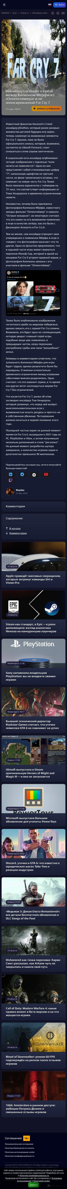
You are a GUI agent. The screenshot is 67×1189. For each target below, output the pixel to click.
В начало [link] (14, 528)
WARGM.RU (27, 1165)
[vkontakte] (10, 475)
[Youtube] (46, 475)
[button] (4, 5)
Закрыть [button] (33, 1184)
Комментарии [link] (18, 533)
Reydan (20, 490)
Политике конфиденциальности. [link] (34, 1175)
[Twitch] (10, 480)
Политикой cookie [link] (41, 1181)
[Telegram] (22, 475)
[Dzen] (34, 475)
